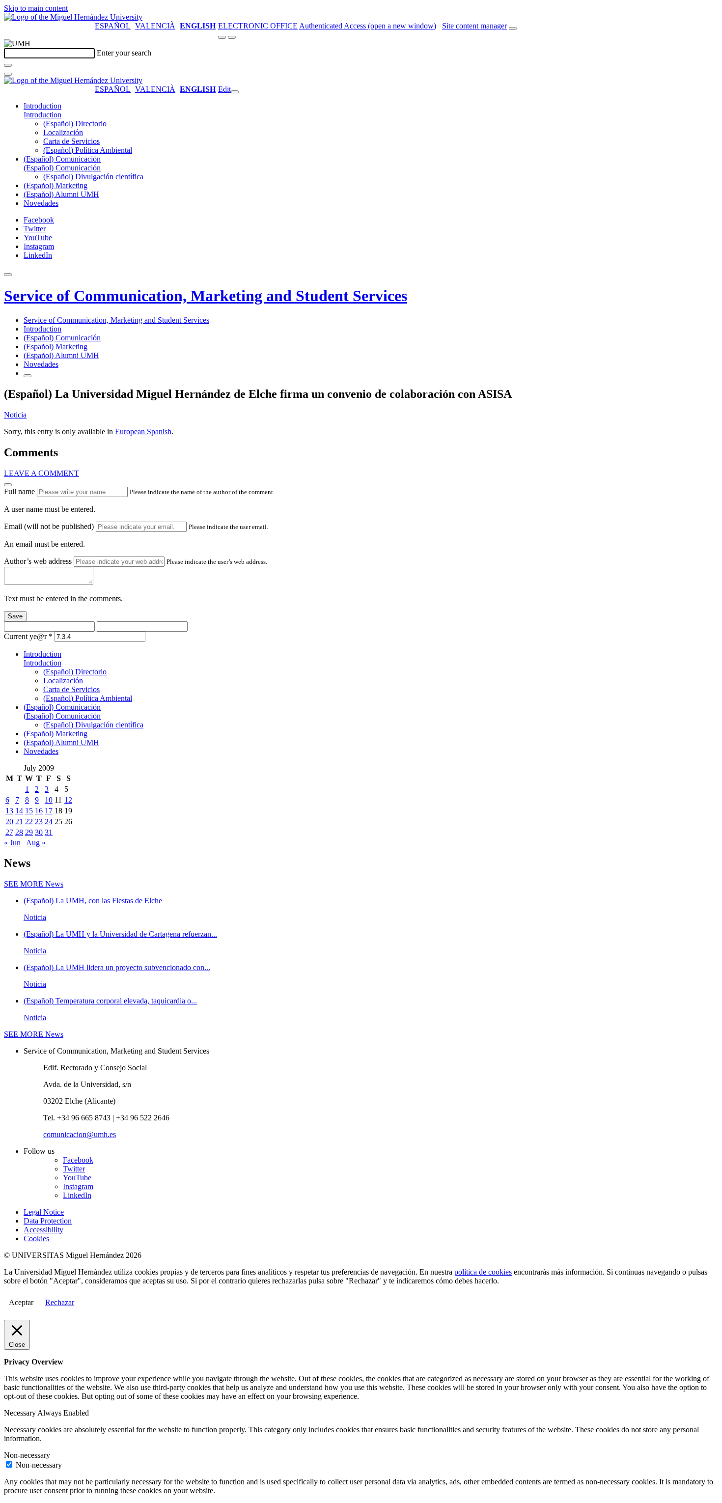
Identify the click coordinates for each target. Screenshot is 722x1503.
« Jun (12, 842)
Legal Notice (44, 1212)
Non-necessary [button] (27, 1455)
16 (39, 811)
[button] (42, 115)
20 (9, 821)
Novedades (41, 203)
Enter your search (124, 53)
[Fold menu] (235, 91)
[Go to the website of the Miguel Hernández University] (73, 17)
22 (29, 821)
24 (49, 821)
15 (29, 811)
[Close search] (8, 74)
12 (68, 800)
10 (49, 800)
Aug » (36, 842)
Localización (63, 132)
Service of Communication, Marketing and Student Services (205, 296)
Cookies (36, 1238)
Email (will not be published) (49, 526)
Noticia (15, 415)
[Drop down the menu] (232, 37)
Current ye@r (28, 636)
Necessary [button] (20, 1413)
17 (49, 811)
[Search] (8, 65)
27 (9, 832)
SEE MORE (33, 884)
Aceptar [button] (21, 1302)
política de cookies (483, 1272)
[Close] (8, 484)
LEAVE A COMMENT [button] (41, 473)
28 (19, 832)
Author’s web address (38, 561)
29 (29, 832)
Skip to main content (36, 8)
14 (19, 811)
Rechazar (59, 1302)
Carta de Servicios (71, 141)
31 (49, 832)
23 (39, 821)
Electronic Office (258, 26)
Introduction (42, 106)
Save (15, 616)
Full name (19, 491)
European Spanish (143, 431)
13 (9, 811)
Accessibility (43, 1229)
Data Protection (48, 1221)
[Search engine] (513, 28)
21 (19, 821)
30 (39, 832)
